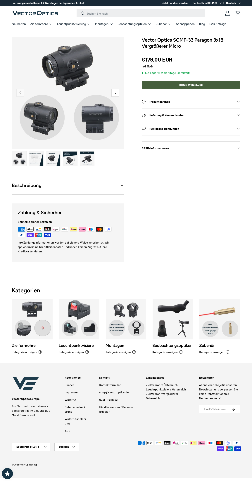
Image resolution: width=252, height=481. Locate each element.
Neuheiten (19, 24)
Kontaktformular (110, 385)
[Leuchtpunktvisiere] (79, 319)
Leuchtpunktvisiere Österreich (166, 389)
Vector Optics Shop (28, 464)
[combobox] (141, 13)
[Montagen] (126, 319)
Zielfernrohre (39, 24)
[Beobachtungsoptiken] (173, 319)
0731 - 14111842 (108, 399)
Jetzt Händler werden (175, 3)
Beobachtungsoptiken (132, 24)
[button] (238, 13)
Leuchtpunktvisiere (76, 345)
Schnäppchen (185, 24)
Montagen (101, 24)
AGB (67, 430)
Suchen (70, 385)
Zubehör (161, 24)
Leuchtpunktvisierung (71, 24)
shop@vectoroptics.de (114, 392)
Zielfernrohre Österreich (162, 385)
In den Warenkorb (191, 84)
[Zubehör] (219, 319)
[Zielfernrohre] (32, 319)
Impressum (72, 392)
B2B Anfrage (217, 24)
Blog (202, 24)
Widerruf (70, 399)
